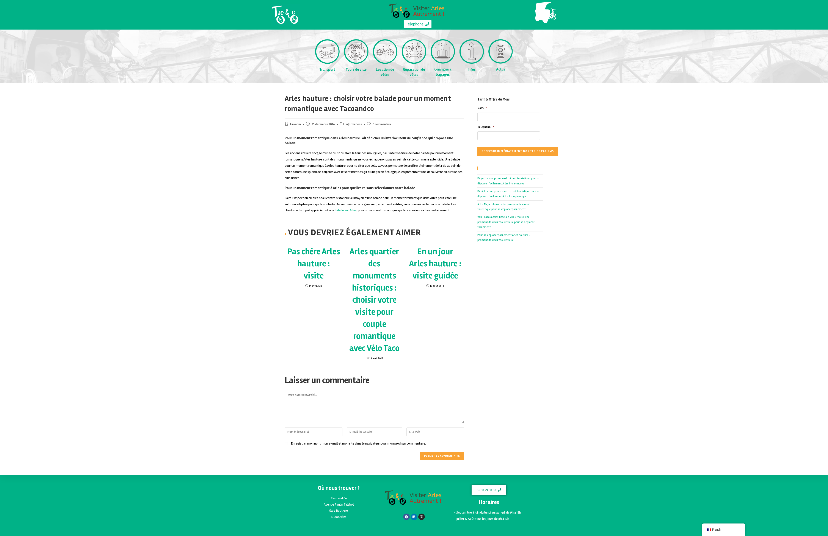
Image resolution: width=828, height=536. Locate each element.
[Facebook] (406, 517)
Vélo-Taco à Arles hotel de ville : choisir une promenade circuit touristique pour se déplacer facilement (506, 222)
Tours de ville (356, 69)
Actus (500, 69)
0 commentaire (382, 124)
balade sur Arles (346, 210)
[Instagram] (421, 517)
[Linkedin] (414, 517)
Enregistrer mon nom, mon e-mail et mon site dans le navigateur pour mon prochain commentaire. (358, 443)
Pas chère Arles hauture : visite (313, 263)
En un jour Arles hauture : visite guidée (435, 263)
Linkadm (295, 124)
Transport (327, 69)
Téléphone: (485, 127)
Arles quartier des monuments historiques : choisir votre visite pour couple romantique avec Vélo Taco (374, 300)
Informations (354, 124)
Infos (472, 69)
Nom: (482, 108)
